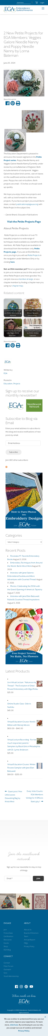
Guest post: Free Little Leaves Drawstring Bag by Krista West (13, 796)
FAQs (26, 943)
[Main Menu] (45, 8)
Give (5, 973)
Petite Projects (34, 255)
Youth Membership (11, 976)
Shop (6, 946)
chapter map (17, 286)
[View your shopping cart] (35, 3)
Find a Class (8, 933)
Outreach (7, 969)
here (12, 262)
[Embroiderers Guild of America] (18, 9)
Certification (8, 936)
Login (42, 3)
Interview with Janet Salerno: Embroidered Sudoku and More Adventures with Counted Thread (21, 576)
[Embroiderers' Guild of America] (24, 1002)
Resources (8, 940)
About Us (27, 930)
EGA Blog (7, 950)
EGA (5, 373)
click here (14, 1025)
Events (6, 943)
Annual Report (29, 940)
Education (8, 384)
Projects (16, 384)
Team (26, 936)
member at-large (26, 279)
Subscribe (13, 452)
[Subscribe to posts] (6, 467)
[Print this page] (18, 103)
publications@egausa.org (27, 204)
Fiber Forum (8, 966)
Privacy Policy (29, 946)
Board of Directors (31, 933)
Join (38, 878)
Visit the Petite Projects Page (24, 221)
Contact (7, 963)
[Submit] (32, 2)
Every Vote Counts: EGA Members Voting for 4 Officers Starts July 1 (34, 796)
